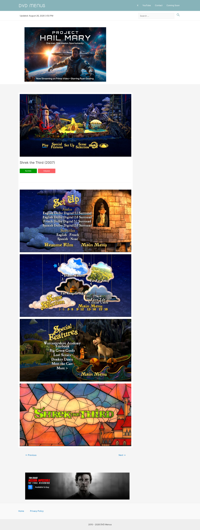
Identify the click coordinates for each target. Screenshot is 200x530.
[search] (156, 16)
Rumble (28, 171)
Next (122, 455)
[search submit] (177, 15)
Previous (30, 455)
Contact (158, 5)
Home (21, 511)
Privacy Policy (37, 511)
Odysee (46, 171)
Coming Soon (173, 5)
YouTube (146, 5)
